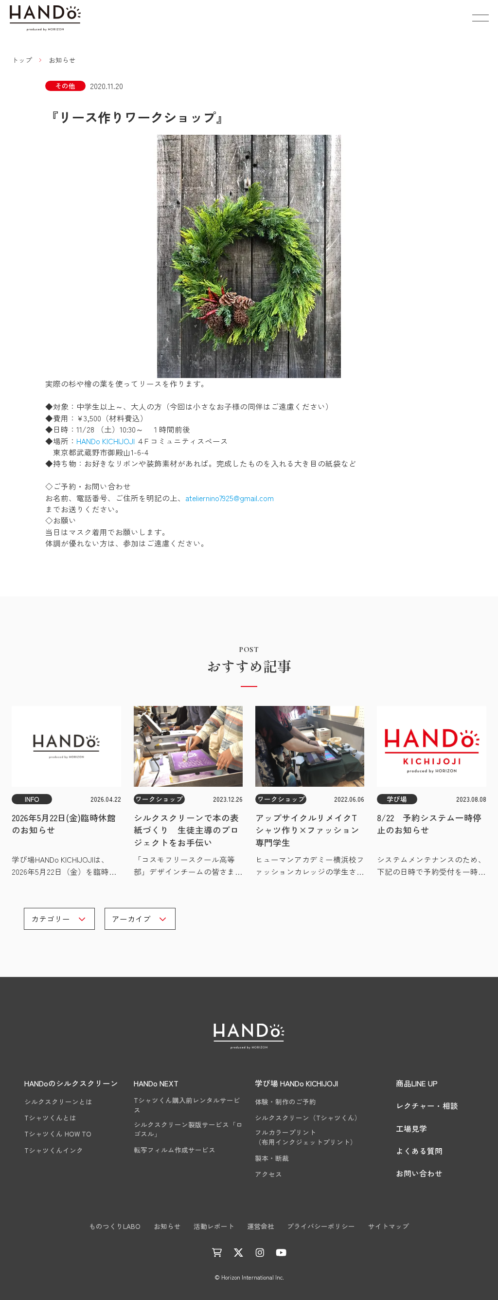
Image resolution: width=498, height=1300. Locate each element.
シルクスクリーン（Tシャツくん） (308, 1117)
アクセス (268, 1174)
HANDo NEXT (156, 1083)
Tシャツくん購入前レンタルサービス (187, 1105)
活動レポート (214, 1226)
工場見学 (411, 1128)
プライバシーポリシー (321, 1226)
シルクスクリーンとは (58, 1101)
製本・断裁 (272, 1158)
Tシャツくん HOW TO (57, 1133)
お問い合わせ (419, 1173)
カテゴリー (50, 918)
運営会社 (260, 1226)
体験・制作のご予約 (285, 1101)
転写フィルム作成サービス (174, 1150)
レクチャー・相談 (427, 1105)
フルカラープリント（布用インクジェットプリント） (306, 1137)
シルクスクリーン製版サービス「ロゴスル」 (188, 1129)
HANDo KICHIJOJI (105, 440)
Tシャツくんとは (50, 1117)
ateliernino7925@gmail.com (229, 497)
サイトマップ (388, 1226)
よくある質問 (419, 1150)
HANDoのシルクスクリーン (71, 1083)
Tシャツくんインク (53, 1150)
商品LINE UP (417, 1083)
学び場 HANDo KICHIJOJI (296, 1083)
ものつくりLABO (115, 1226)
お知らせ (167, 1226)
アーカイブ (131, 918)
